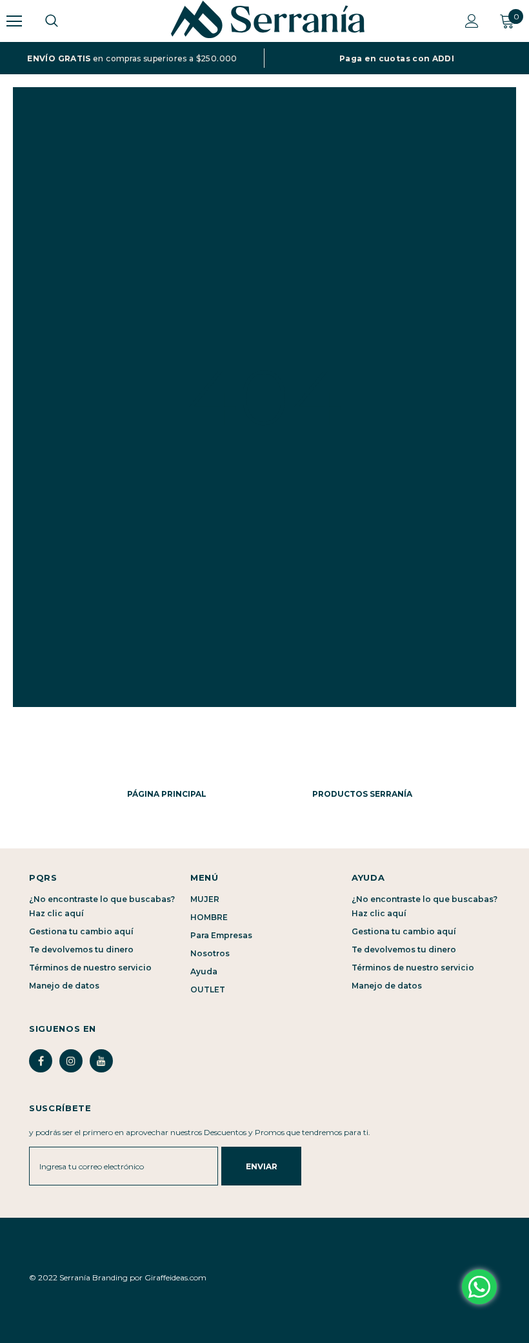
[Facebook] (40, 1060)
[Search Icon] (64, 21)
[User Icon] (472, 21)
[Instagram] (71, 1060)
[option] (132, 58)
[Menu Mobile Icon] (14, 21)
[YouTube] (101, 1060)
